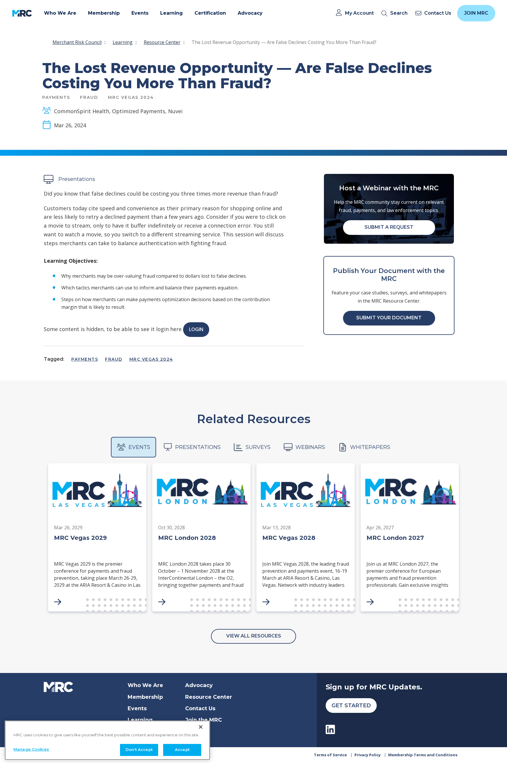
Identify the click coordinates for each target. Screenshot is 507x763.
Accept (182, 749)
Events (139, 447)
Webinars (310, 447)
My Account (359, 13)
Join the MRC (203, 720)
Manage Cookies (31, 749)
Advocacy (199, 685)
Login (196, 329)
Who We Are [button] (60, 13)
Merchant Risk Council (77, 42)
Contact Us (200, 708)
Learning (123, 42)
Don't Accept (139, 749)
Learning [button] (171, 13)
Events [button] (139, 13)
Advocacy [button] (250, 13)
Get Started (351, 705)
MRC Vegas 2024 (151, 359)
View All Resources (253, 636)
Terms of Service (330, 754)
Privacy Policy (367, 754)
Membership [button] (104, 13)
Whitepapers (370, 447)
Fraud (113, 359)
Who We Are (145, 685)
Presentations (198, 447)
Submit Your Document (389, 318)
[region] (107, 740)
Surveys (258, 447)
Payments (84, 359)
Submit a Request (388, 227)
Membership (145, 697)
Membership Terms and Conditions (422, 754)
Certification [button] (210, 13)
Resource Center (162, 42)
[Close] (200, 726)
